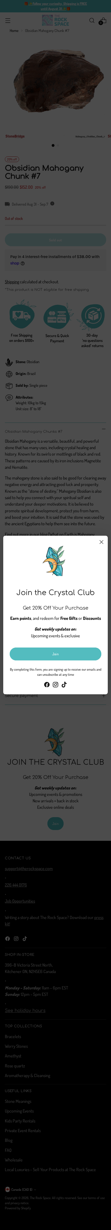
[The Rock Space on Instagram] (55, 685)
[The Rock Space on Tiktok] (64, 685)
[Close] (101, 542)
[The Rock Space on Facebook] (47, 685)
